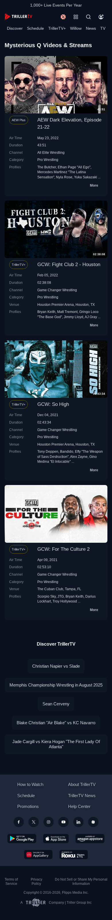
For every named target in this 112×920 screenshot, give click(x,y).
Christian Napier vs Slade (56, 666)
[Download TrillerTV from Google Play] (21, 838)
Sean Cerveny (56, 703)
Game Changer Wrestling (57, 290)
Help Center (79, 806)
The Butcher (46, 167)
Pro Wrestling (47, 159)
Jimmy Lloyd (73, 317)
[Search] (88, 17)
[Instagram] (48, 822)
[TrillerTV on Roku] (73, 854)
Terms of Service (11, 881)
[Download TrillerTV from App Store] (56, 838)
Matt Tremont (67, 312)
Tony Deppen (47, 451)
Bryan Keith (46, 312)
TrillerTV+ (57, 28)
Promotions (28, 806)
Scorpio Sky (46, 596)
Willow (76, 28)
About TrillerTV (82, 784)
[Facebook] (18, 822)
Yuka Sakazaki (85, 177)
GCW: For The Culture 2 (63, 549)
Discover (15, 28)
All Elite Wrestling (51, 152)
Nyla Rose (64, 177)
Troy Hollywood (65, 601)
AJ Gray (91, 317)
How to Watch (30, 784)
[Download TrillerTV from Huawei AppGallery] (38, 854)
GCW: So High (53, 404)
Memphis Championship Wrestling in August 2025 (56, 684)
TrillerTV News (82, 795)
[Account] (101, 17)
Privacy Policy (36, 881)
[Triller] (93, 822)
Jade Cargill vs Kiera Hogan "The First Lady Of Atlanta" (56, 744)
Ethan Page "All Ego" (74, 167)
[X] (33, 822)
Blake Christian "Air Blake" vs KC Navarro (56, 722)
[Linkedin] (78, 822)
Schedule (35, 28)
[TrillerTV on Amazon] (90, 838)
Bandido (66, 451)
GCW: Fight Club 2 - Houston (68, 264)
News (91, 28)
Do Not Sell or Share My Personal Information (81, 881)
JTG (60, 596)
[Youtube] (63, 822)
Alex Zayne (79, 456)
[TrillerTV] (18, 17)
